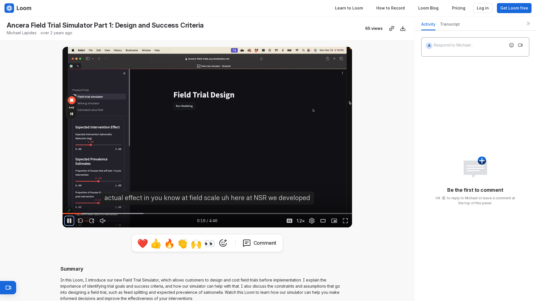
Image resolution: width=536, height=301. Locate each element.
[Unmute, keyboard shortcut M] (102, 220)
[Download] (402, 28)
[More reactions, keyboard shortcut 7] (223, 243)
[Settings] (311, 220)
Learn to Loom (349, 8)
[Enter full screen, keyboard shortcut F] (345, 220)
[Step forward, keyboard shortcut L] (91, 220)
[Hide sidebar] (528, 23)
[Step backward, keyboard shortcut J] (80, 220)
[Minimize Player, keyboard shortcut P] (334, 220)
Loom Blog (428, 8)
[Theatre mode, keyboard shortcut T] (323, 220)
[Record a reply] (520, 45)
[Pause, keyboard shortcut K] (69, 220)
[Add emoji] (511, 45)
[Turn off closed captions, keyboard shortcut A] (289, 220)
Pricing (458, 8)
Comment (265, 243)
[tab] (428, 25)
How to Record (390, 8)
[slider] (207, 213)
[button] (350, 210)
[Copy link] (391, 28)
